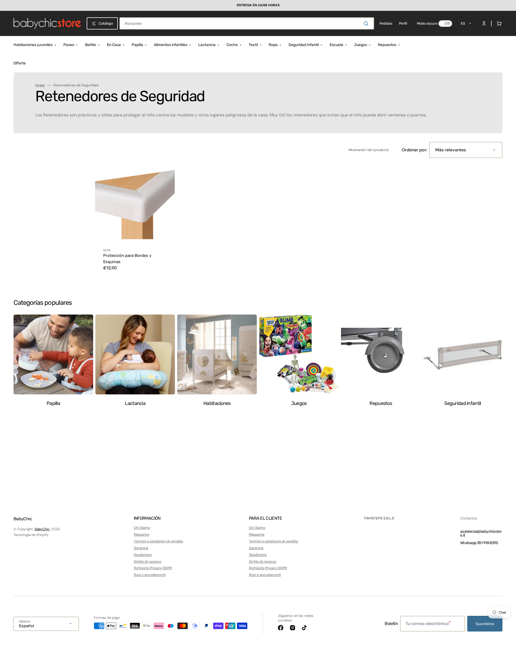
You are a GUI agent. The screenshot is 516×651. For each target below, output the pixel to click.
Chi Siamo (142, 528)
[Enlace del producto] (135, 221)
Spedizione (143, 555)
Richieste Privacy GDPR (153, 568)
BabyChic (42, 529)
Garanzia (141, 548)
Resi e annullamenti (150, 575)
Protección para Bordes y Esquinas (127, 258)
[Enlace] (258, 5)
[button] (498, 24)
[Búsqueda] (367, 24)
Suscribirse (485, 624)
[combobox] (246, 23)
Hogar (40, 85)
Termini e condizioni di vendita (158, 541)
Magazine (141, 534)
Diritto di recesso (147, 562)
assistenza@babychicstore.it (480, 533)
